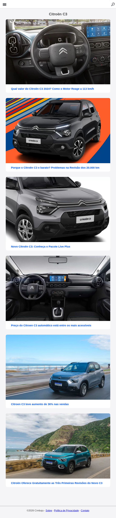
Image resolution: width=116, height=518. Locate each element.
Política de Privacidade (66, 510)
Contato (85, 510)
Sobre (49, 510)
